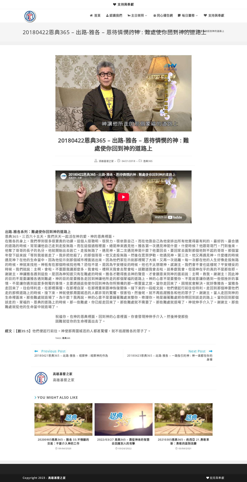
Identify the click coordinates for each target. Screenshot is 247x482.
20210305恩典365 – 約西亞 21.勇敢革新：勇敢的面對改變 (183, 441)
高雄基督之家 (106, 161)
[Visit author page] (41, 378)
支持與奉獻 (126, 4)
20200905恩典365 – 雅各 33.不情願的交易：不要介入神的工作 (63, 441)
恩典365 (148, 161)
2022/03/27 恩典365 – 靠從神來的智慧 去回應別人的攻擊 (123, 441)
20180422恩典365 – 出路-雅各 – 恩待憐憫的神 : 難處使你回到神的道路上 (184, 31)
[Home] (127, 31)
